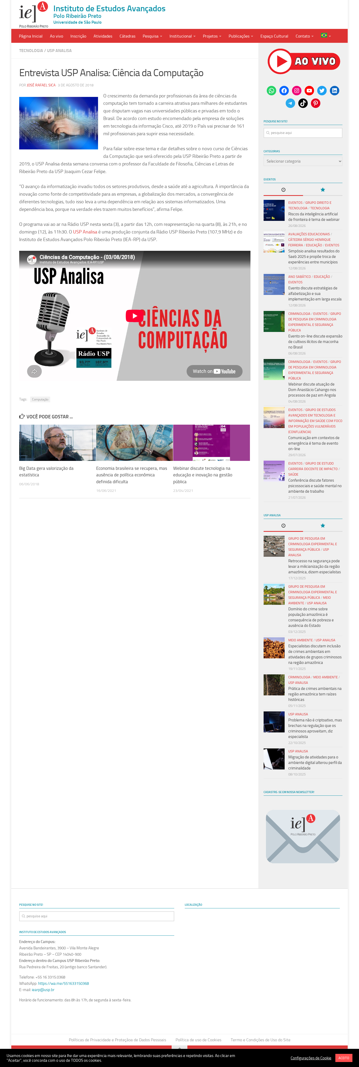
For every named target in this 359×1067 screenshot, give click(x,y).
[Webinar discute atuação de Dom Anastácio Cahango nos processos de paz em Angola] (274, 369)
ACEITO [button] (344, 1058)
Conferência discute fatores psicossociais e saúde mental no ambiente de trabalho (315, 486)
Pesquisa (150, 36)
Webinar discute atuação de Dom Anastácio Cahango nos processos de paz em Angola (312, 390)
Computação (40, 399)
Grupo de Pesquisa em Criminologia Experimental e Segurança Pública (312, 544)
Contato (303, 36)
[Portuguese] (326, 36)
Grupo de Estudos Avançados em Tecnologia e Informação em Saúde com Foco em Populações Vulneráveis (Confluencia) (315, 421)
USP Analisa (59, 50)
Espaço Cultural (274, 36)
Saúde (293, 474)
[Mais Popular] (322, 190)
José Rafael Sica (41, 85)
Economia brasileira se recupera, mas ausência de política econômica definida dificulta (131, 475)
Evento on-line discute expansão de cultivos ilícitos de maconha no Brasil (315, 342)
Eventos (295, 203)
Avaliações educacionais (309, 234)
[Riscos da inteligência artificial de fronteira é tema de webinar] (274, 210)
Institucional (181, 36)
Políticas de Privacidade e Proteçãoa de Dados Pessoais (117, 1039)
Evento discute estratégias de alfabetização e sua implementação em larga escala (315, 293)
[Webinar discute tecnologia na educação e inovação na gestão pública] (211, 443)
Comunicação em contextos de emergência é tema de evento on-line (314, 443)
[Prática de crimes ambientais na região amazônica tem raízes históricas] (274, 684)
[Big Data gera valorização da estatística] (57, 443)
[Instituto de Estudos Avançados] (33, 14)
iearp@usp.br (43, 989)
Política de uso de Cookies (198, 1039)
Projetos (210, 36)
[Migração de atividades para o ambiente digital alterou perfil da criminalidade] (274, 758)
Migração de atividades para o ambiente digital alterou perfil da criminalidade (315, 763)
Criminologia (299, 314)
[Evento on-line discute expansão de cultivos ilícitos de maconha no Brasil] (274, 321)
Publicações (239, 36)
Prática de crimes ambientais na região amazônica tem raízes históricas (315, 694)
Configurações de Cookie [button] (311, 1058)
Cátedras (127, 36)
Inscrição (78, 36)
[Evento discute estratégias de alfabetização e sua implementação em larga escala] (274, 284)
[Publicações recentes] (283, 190)
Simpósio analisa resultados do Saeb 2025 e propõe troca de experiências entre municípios (314, 256)
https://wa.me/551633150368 (63, 983)
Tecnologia (31, 50)
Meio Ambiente (300, 640)
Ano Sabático (299, 277)
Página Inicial (31, 36)
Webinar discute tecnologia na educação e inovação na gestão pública (202, 475)
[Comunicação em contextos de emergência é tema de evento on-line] (274, 417)
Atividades (103, 36)
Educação (314, 245)
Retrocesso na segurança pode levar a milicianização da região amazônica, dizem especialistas (314, 566)
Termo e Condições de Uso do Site (260, 1039)
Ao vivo (56, 36)
